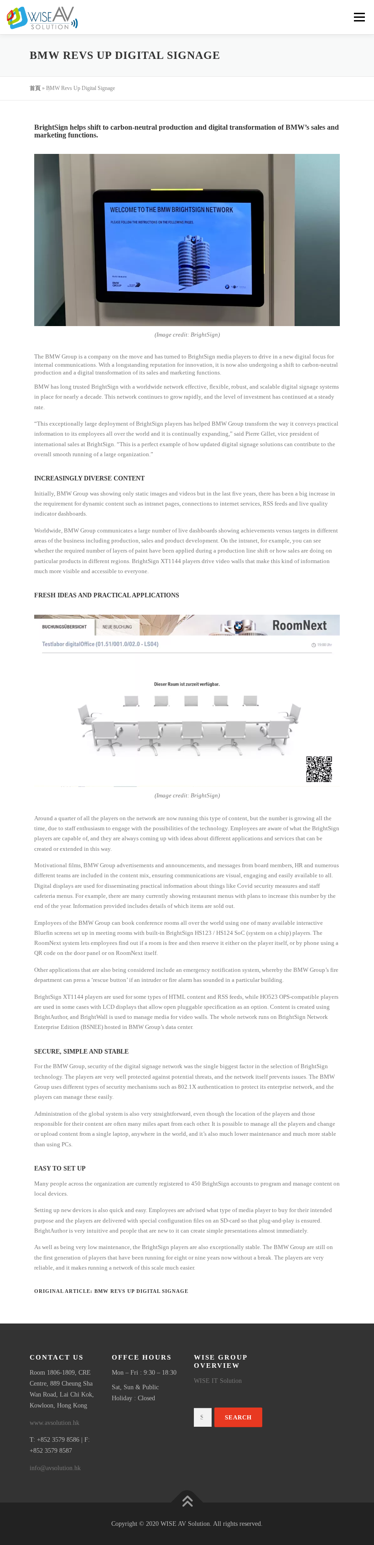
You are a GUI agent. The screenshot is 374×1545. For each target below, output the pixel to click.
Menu (358, 17)
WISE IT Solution (218, 1380)
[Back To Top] (187, 1502)
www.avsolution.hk (54, 1422)
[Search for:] (203, 1417)
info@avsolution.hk (55, 1468)
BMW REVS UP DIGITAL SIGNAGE (141, 1291)
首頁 (35, 88)
